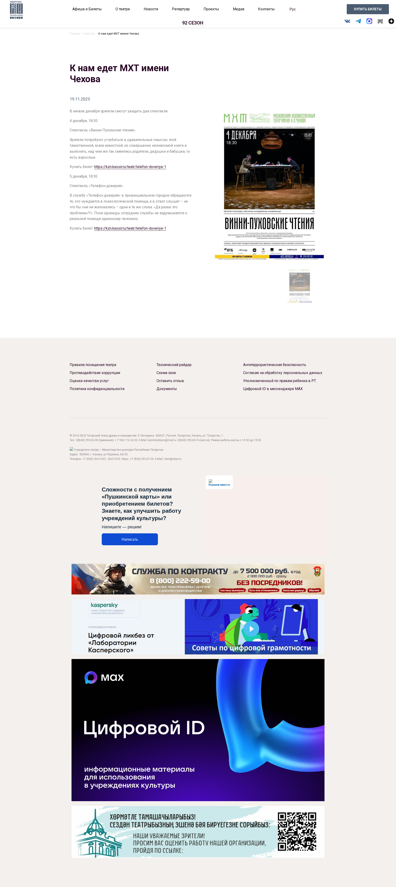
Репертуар (181, 9)
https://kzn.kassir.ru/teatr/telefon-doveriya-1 (130, 167)
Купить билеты (368, 9)
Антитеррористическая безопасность (274, 365)
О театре (123, 9)
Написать (130, 539)
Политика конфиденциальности (97, 389)
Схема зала (166, 373)
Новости (151, 9)
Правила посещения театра (93, 365)
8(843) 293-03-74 (188, 440)
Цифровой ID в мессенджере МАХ (273, 389)
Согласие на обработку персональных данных (282, 373)
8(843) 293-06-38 (87, 440)
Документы (167, 389)
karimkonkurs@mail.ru (162, 440)
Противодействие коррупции (95, 373)
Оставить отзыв (170, 381)
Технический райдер (174, 365)
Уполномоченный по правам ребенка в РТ (279, 381)
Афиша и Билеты (87, 9)
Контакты (266, 9)
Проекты (211, 9)
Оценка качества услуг (89, 381)
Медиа (238, 9)
